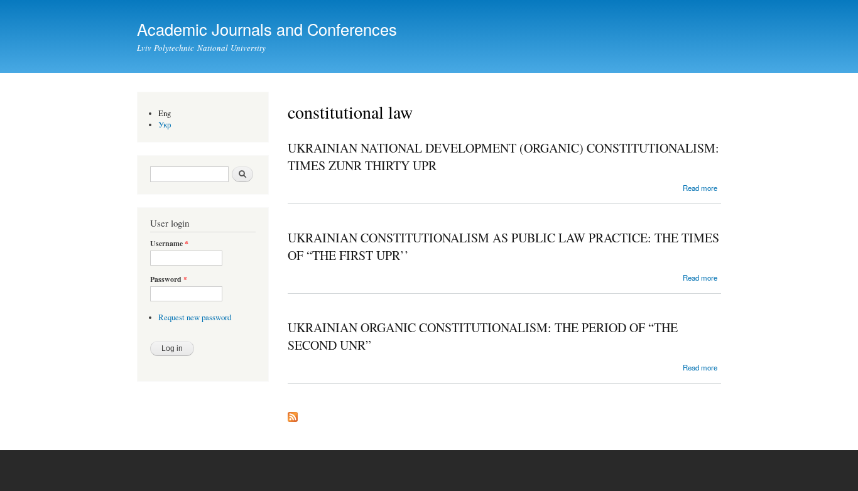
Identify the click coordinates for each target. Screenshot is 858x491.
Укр (164, 124)
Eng (164, 113)
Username (169, 244)
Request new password (194, 317)
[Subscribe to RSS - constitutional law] (293, 413)
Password (168, 279)
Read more (700, 188)
